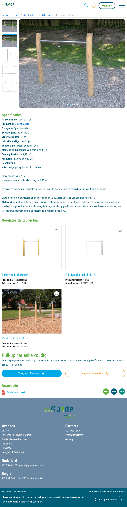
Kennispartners (72, 430)
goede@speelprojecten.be (31, 478)
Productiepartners (74, 435)
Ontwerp (69, 439)
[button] (67, 104)
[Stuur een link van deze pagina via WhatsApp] (122, 391)
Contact (5, 430)
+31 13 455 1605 (10, 465)
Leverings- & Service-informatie (17, 435)
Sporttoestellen (30, 15)
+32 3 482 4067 (9, 478)
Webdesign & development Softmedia (106, 491)
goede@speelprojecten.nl (31, 465)
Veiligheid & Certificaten (13, 452)
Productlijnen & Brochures (14, 439)
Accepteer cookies (108, 499)
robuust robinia (22, 123)
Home (16, 15)
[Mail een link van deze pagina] (114, 391)
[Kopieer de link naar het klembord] (106, 391)
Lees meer (38, 501)
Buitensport (47, 15)
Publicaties (7, 448)
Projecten (7, 443)
